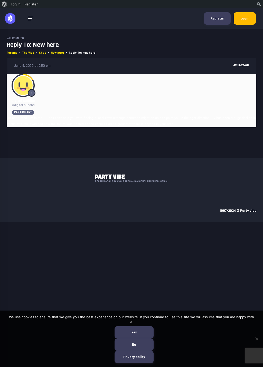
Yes (134, 332)
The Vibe (28, 53)
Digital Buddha (23, 101)
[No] (256, 338)
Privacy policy (134, 357)
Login (244, 18)
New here (57, 53)
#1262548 (241, 65)
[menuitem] (4, 4)
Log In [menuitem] (16, 4)
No (134, 344)
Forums (12, 53)
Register (217, 18)
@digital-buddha (23, 105)
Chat (42, 53)
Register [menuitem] (31, 4)
